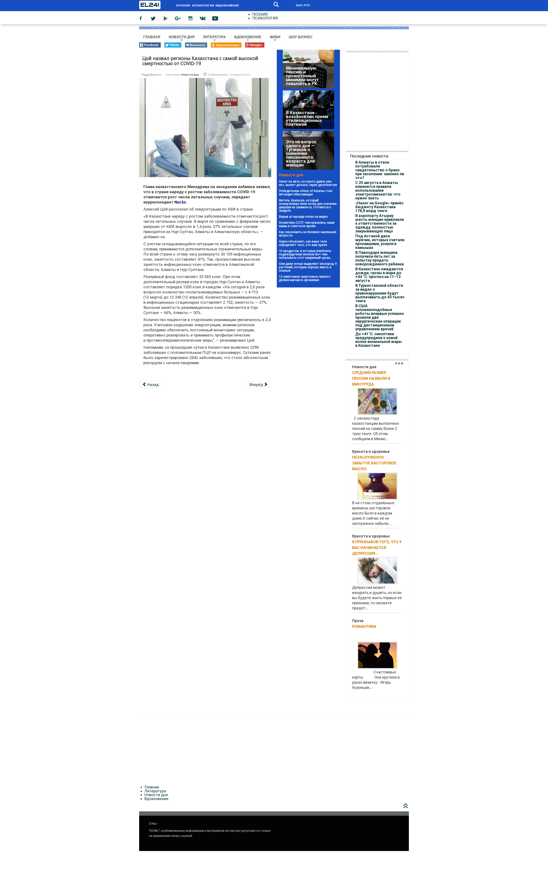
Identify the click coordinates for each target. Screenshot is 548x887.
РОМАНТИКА (364, 626)
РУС (307, 5)
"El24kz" (154, 830)
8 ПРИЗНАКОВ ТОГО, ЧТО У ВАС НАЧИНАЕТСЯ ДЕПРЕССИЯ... (377, 548)
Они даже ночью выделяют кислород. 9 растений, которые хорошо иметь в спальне (308, 267)
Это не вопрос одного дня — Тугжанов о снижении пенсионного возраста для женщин (301, 113)
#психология (203, 5)
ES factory (9, 710)
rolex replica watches (37, 710)
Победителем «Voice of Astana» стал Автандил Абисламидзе (305, 192)
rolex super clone (140, 710)
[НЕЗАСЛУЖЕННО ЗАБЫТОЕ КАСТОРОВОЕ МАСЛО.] (377, 485)
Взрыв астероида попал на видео (303, 216)
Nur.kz (180, 202)
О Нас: (153, 823)
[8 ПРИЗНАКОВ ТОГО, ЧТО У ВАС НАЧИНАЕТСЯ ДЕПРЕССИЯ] (377, 570)
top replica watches (74, 710)
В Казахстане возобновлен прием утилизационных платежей (307, 77)
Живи (275, 38)
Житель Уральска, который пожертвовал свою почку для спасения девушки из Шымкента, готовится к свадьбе (308, 205)
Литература (214, 38)
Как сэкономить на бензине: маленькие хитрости (308, 233)
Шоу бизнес (301, 37)
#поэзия (183, 5)
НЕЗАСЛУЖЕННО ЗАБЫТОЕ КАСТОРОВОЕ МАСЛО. (374, 463)
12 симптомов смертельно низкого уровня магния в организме (305, 278)
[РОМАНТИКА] (377, 655)
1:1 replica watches (108, 710)
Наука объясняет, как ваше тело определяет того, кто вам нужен (303, 243)
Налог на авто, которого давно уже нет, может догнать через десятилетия (308, 183)
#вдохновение (227, 5)
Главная (151, 37)
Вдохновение (247, 38)
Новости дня (182, 38)
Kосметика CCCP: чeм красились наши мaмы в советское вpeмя (306, 224)
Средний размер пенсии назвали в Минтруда (371, 378)
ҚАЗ (299, 5)
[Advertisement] (205, 422)
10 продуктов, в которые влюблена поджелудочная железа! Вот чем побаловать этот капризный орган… (305, 254)
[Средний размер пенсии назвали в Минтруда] (377, 401)
